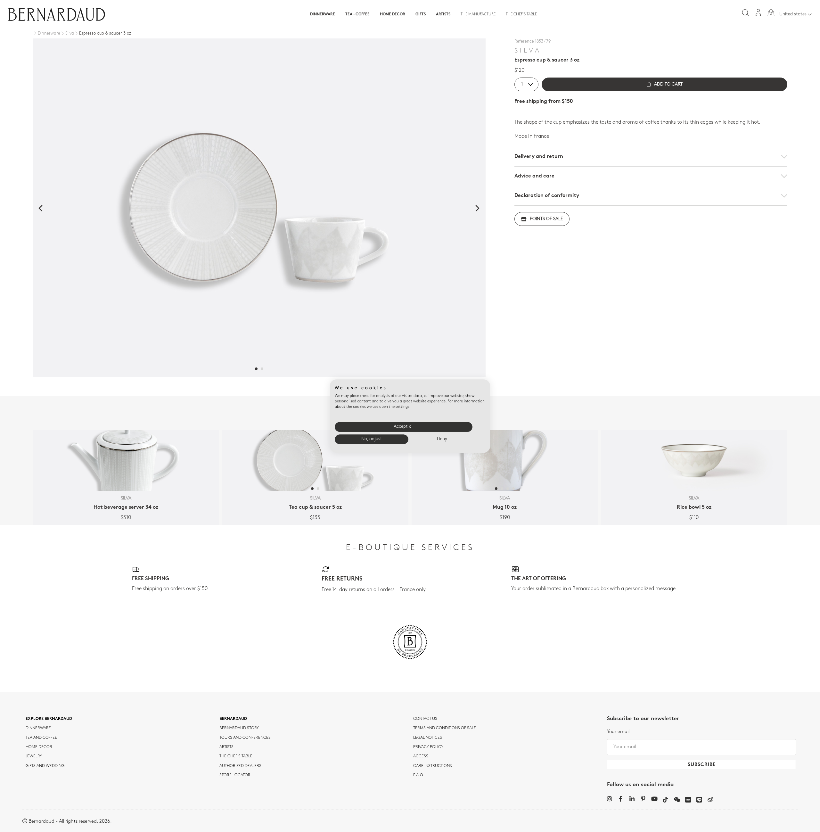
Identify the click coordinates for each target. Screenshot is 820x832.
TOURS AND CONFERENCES (245, 738)
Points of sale (546, 219)
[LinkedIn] (631, 798)
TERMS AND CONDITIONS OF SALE (444, 728)
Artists (443, 14)
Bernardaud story (239, 728)
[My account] (758, 12)
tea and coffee (41, 738)
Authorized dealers (240, 766)
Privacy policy (428, 747)
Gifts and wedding (45, 766)
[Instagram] (609, 798)
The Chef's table (521, 14)
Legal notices (427, 738)
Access (420, 756)
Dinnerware (322, 14)
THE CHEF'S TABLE (235, 756)
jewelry (34, 756)
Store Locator (234, 775)
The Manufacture (478, 14)
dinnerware (38, 728)
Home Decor (392, 14)
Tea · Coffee (357, 14)
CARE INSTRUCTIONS (432, 766)
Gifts (420, 14)
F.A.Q (418, 775)
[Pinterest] (643, 798)
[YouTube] (654, 798)
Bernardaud (233, 719)
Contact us (425, 719)
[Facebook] (620, 798)
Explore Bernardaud (49, 719)
